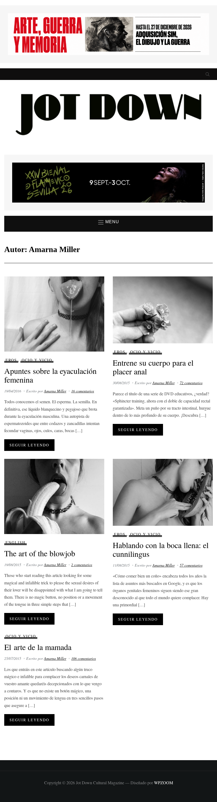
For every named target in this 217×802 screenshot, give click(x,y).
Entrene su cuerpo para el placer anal (153, 367)
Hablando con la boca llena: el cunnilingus (161, 549)
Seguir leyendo (29, 444)
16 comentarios (82, 390)
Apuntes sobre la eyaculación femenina (50, 375)
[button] (108, 222)
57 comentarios (191, 565)
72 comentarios (191, 382)
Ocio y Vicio (37, 359)
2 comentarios (81, 564)
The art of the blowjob (39, 553)
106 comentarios (83, 658)
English (15, 542)
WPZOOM (163, 782)
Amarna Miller (55, 390)
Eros (11, 359)
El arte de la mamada (37, 647)
